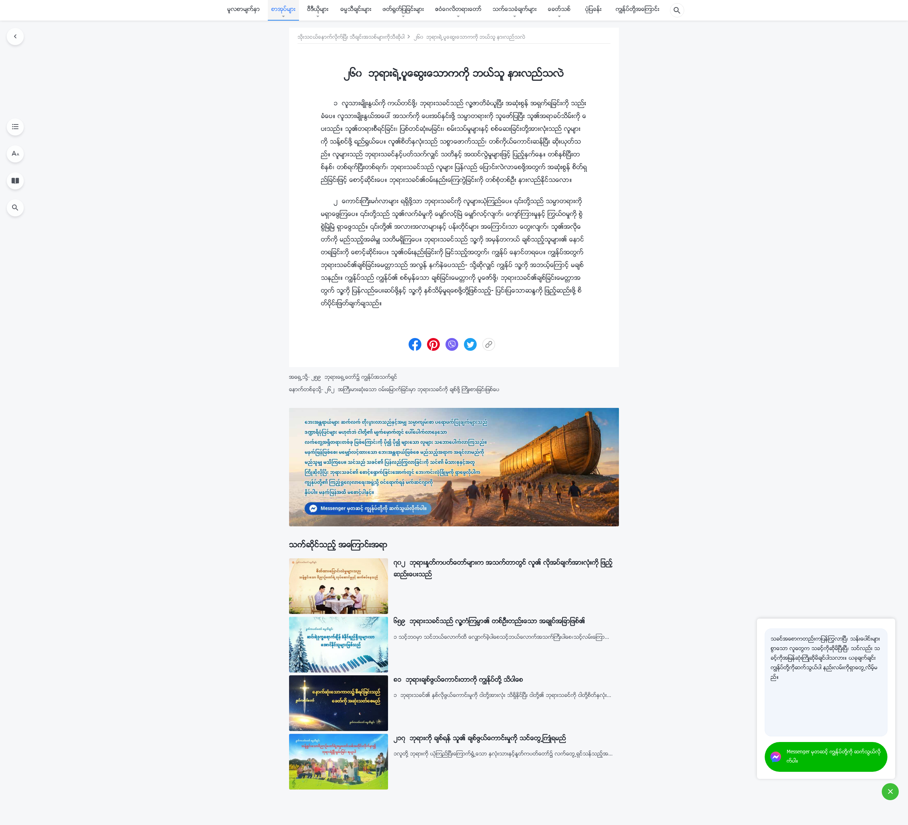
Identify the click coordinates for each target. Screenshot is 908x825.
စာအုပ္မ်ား (283, 10)
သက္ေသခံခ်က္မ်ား (515, 10)
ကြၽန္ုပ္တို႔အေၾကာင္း (637, 10)
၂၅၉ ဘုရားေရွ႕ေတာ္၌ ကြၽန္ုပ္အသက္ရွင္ (354, 377)
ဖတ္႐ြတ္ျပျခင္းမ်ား (403, 10)
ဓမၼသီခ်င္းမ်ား (355, 10)
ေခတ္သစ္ (559, 10)
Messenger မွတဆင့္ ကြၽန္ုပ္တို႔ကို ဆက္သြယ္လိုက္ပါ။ (834, 757)
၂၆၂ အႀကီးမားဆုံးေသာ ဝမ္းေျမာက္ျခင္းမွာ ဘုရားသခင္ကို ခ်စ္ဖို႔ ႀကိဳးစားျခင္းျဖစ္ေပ (412, 390)
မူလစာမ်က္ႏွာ (243, 10)
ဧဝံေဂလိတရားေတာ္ (458, 10)
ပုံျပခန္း (593, 10)
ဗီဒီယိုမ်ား (317, 10)
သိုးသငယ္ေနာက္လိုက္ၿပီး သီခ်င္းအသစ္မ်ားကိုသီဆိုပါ (351, 37)
